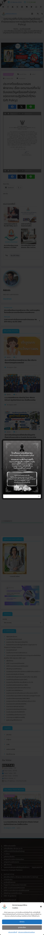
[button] (41, 907)
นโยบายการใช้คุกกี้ (12, 932)
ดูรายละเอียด (22, 927)
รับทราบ (22, 922)
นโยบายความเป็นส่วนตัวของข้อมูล (26, 932)
